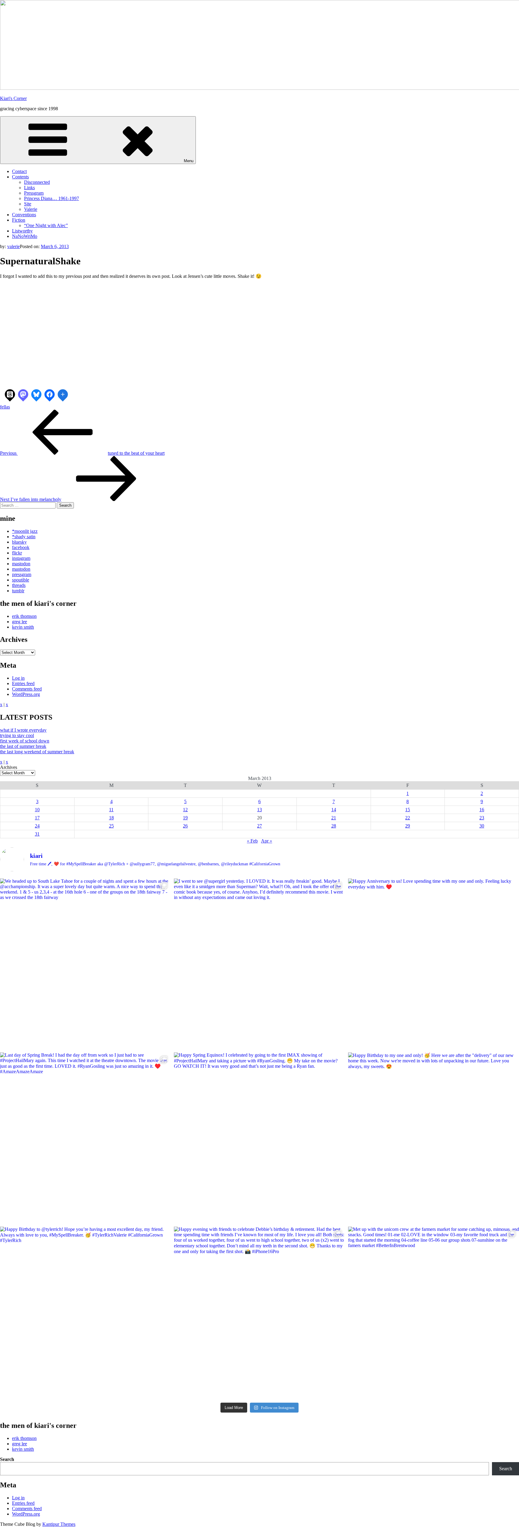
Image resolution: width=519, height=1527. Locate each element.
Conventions (24, 214)
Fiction (18, 220)
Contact (19, 171)
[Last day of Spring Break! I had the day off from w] (85, 1137)
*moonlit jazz (25, 531)
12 (185, 809)
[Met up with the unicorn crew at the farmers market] (433, 1312)
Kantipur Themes (58, 1524)
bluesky (19, 542)
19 (185, 817)
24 (37, 825)
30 (481, 825)
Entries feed (23, 683)
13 (259, 809)
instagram (21, 558)
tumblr (18, 590)
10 (37, 809)
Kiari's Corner (13, 98)
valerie (13, 246)
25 (111, 825)
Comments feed (27, 688)
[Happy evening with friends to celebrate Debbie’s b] (259, 1312)
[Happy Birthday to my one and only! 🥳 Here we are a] (433, 1137)
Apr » (266, 840)
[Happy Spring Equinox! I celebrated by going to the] (259, 1137)
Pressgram (34, 193)
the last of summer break (23, 746)
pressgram (21, 574)
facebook (20, 547)
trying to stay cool (17, 735)
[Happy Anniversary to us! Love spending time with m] (433, 964)
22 (407, 817)
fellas (5, 406)
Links (29, 187)
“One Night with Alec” (46, 225)
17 (37, 817)
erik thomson (24, 616)
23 (481, 817)
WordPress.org (26, 694)
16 (481, 809)
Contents (20, 176)
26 (185, 825)
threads (19, 585)
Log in (18, 678)
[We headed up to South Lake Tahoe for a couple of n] (85, 964)
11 (111, 809)
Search (7, 1459)
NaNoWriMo (24, 236)
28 (333, 825)
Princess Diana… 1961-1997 (51, 198)
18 (111, 817)
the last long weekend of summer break (37, 751)
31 (37, 833)
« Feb (252, 840)
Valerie (30, 209)
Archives (8, 767)
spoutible (20, 579)
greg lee (19, 621)
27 (259, 825)
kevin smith (23, 627)
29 (407, 825)
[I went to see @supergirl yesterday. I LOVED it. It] (259, 964)
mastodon (21, 563)
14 (333, 809)
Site (27, 203)
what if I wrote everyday (23, 730)
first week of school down (24, 740)
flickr (17, 552)
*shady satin (23, 536)
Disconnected (37, 182)
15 (407, 809)
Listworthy (22, 230)
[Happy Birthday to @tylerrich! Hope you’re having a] (85, 1312)
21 (333, 817)
